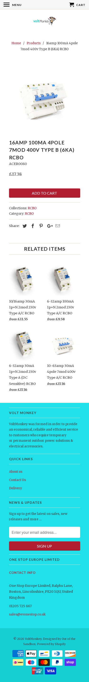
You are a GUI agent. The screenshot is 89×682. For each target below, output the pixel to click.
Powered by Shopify (51, 644)
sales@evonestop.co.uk (27, 614)
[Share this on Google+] (48, 226)
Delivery (15, 488)
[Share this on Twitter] (24, 226)
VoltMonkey (33, 639)
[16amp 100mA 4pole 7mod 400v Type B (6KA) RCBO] (44, 96)
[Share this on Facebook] (32, 226)
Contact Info (22, 573)
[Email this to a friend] (57, 226)
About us (15, 472)
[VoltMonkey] (44, 22)
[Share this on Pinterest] (40, 226)
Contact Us (17, 480)
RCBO (32, 208)
